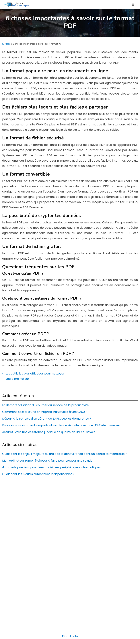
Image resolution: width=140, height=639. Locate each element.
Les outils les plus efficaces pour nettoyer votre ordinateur (35, 376)
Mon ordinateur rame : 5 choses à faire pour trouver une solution (48, 460)
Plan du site (70, 636)
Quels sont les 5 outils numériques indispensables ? (38, 474)
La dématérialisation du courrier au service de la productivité (45, 405)
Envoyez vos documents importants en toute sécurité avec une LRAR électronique (61, 425)
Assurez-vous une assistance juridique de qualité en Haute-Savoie (48, 432)
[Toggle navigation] (133, 4)
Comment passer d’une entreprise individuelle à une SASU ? (44, 412)
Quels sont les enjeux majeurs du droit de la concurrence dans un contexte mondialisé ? (64, 454)
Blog (8, 43)
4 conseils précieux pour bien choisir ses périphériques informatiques (51, 467)
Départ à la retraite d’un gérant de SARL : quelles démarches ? (46, 418)
